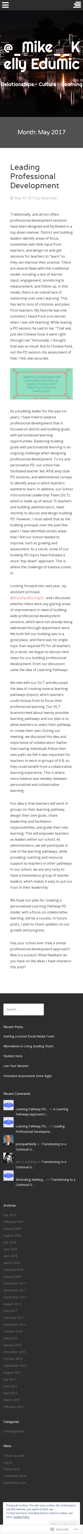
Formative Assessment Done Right (27, 1076)
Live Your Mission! (15, 1066)
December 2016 (14, 1324)
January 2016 (12, 1345)
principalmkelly (26, 1144)
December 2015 (14, 1352)
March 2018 (11, 1263)
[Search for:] (23, 1009)
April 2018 (10, 1256)
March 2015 (11, 1400)
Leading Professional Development (34, 176)
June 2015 (10, 1386)
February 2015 (13, 1407)
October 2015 (13, 1359)
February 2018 (13, 1270)
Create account (13, 1455)
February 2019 (13, 1222)
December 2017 (14, 1283)
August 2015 (12, 1372)
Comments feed (14, 1476)
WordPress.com (14, 1483)
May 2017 (10, 1311)
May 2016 (10, 1338)
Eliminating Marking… (30, 1179)
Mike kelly (49, 198)
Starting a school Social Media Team (28, 1036)
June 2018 (10, 1249)
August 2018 (12, 1235)
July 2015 (9, 1379)
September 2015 (15, 1366)
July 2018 (9, 1242)
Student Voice (13, 1056)
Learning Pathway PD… (32, 1109)
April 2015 (10, 1393)
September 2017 (15, 1297)
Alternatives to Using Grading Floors (28, 1046)
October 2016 (13, 1331)
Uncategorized (13, 1431)
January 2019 (12, 1229)
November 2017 (14, 1290)
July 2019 (9, 1215)
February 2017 (13, 1318)
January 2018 (12, 1276)
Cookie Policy (21, 1517)
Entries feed (11, 1469)
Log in (7, 1462)
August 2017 (12, 1304)
